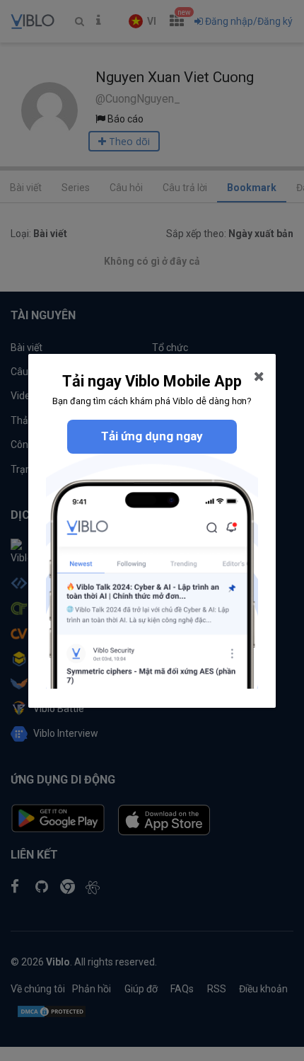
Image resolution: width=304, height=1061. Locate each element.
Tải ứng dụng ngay (152, 436)
